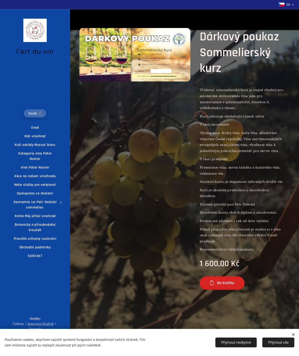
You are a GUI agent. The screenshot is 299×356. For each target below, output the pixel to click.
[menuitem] (35, 127)
